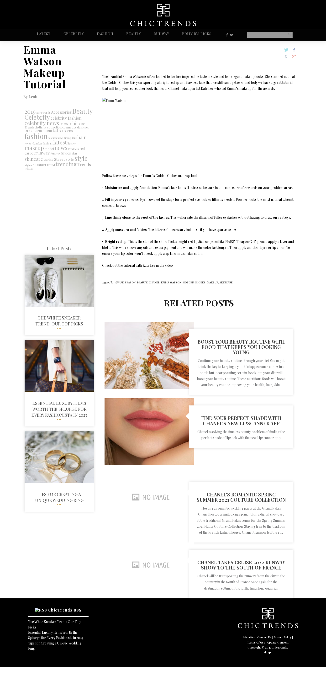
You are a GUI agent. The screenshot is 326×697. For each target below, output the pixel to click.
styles (28, 165)
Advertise (248, 637)
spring (48, 159)
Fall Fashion (66, 131)
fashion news (55, 138)
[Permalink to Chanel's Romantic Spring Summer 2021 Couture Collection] (149, 518)
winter (29, 168)
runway (42, 152)
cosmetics (69, 127)
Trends (84, 164)
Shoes (66, 153)
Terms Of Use (256, 642)
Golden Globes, (195, 282)
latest (60, 142)
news (61, 147)
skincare (34, 159)
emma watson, (172, 282)
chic (74, 123)
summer (40, 164)
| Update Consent (277, 642)
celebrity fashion (66, 118)
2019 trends (43, 112)
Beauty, (143, 282)
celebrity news (42, 123)
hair (81, 137)
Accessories (61, 112)
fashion (36, 136)
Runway (161, 34)
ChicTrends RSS (65, 609)
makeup (34, 147)
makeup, (213, 282)
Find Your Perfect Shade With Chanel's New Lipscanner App (241, 420)
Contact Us (264, 637)
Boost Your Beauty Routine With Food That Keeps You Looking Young (241, 346)
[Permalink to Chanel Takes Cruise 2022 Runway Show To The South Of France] (149, 586)
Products (73, 149)
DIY (27, 130)
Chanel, (155, 282)
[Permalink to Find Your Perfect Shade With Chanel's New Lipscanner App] (149, 464)
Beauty (133, 34)
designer (83, 127)
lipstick (72, 143)
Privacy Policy (282, 637)
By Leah (30, 96)
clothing (40, 127)
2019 (30, 111)
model (49, 149)
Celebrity (73, 34)
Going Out (70, 138)
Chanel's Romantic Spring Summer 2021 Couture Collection (241, 497)
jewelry (29, 143)
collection (54, 127)
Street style (64, 159)
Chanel (64, 124)
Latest (44, 34)
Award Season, (126, 282)
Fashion (105, 34)
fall (55, 130)
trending (66, 164)
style (81, 158)
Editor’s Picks (196, 34)
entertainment (41, 130)
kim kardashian (43, 143)
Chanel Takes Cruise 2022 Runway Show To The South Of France (241, 565)
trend (51, 165)
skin (74, 153)
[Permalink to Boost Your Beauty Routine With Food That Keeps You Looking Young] (149, 387)
